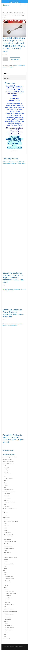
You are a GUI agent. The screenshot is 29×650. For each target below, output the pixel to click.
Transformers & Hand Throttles (10, 611)
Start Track (7, 602)
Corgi (5, 476)
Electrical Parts (7, 539)
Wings (5, 568)
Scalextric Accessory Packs (10, 557)
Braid (5, 528)
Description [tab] (7, 73)
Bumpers (6, 530)
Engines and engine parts (10, 541)
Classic (6, 623)
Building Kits (7, 470)
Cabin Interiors (7, 532)
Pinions (5, 555)
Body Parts (6, 525)
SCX (5, 487)
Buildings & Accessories (8, 463)
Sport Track (7, 600)
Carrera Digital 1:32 (9, 578)
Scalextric (6, 485)
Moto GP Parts (7, 552)
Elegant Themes (14, 646)
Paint (4, 511)
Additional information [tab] (10, 76)
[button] (24, 21)
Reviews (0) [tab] (7, 78)
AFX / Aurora (7, 493)
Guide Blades (7, 543)
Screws (5, 561)
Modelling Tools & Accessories (10, 508)
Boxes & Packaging (7, 459)
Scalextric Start (8, 629)
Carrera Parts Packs (8, 534)
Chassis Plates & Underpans (10, 537)
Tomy (5, 636)
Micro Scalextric (8, 597)
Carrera (6, 472)
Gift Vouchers (6, 506)
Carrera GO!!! (7, 498)
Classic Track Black (9, 591)
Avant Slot (6, 467)
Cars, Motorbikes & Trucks (9, 491)
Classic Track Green (11, 593)
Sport (6, 632)
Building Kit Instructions (8, 461)
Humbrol (6, 512)
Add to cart (15, 59)
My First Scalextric (9, 627)
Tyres (5, 566)
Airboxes (6, 519)
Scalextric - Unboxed (10, 502)
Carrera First (7, 495)
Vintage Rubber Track (10, 604)
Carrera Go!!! (8, 473)
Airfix (5, 465)
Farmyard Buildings (8, 478)
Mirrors (5, 550)
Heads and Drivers (8, 546)
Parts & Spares (9, 12)
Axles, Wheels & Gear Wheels (11, 521)
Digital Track (8, 595)
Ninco (5, 482)
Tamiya (5, 515)
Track (4, 570)
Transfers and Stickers (9, 563)
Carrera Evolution (9, 614)
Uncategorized (6, 638)
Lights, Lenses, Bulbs (9, 548)
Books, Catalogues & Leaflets (10, 457)
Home (4, 12)
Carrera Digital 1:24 (9, 576)
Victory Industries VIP (9, 489)
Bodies (5, 523)
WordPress (14, 648)
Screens (6, 559)
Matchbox (6, 480)
